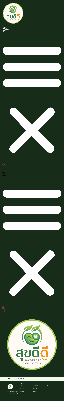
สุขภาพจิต (4, 30)
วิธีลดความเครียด (35, 388)
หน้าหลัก (4, 27)
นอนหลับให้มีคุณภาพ (35, 391)
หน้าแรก (21, 385)
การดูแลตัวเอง (5, 32)
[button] (32, 98)
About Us (47, 385)
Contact (47, 388)
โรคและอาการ (5, 31)
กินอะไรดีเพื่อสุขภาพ (35, 385)
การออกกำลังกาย (6, 29)
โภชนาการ (5, 28)
